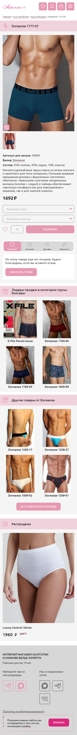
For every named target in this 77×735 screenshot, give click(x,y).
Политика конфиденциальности (23, 711)
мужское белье (20, 16)
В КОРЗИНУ (50, 229)
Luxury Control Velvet (17, 627)
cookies (26, 726)
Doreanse (19, 160)
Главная (7, 16)
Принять (59, 722)
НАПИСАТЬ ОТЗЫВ (21, 272)
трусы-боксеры (38, 16)
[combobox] (38, 209)
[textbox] (35, 209)
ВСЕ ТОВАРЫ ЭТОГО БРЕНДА (38, 506)
